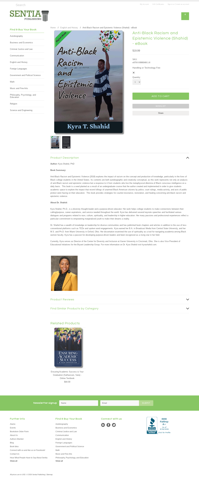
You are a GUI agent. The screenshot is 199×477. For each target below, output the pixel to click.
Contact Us (14, 454)
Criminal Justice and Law (21, 49)
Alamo (12, 424)
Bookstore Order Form (19, 431)
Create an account (182, 4)
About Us (14, 435)
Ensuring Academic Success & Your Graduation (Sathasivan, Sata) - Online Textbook (67, 375)
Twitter (114, 425)
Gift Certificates (158, 4)
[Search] (11, 4)
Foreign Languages (18, 69)
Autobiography (16, 36)
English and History (19, 62)
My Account (144, 4)
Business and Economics (21, 42)
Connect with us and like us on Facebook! (27, 450)
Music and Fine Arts (19, 88)
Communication (17, 55)
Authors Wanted (16, 439)
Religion (13, 104)
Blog (12, 443)
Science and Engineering (21, 110)
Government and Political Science (25, 75)
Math (12, 82)
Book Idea (14, 446)
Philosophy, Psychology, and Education (23, 96)
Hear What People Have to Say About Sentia (28, 458)
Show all (13, 461)
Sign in (170, 4)
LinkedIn (103, 425)
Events (13, 428)
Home (53, 27)
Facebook (108, 425)
